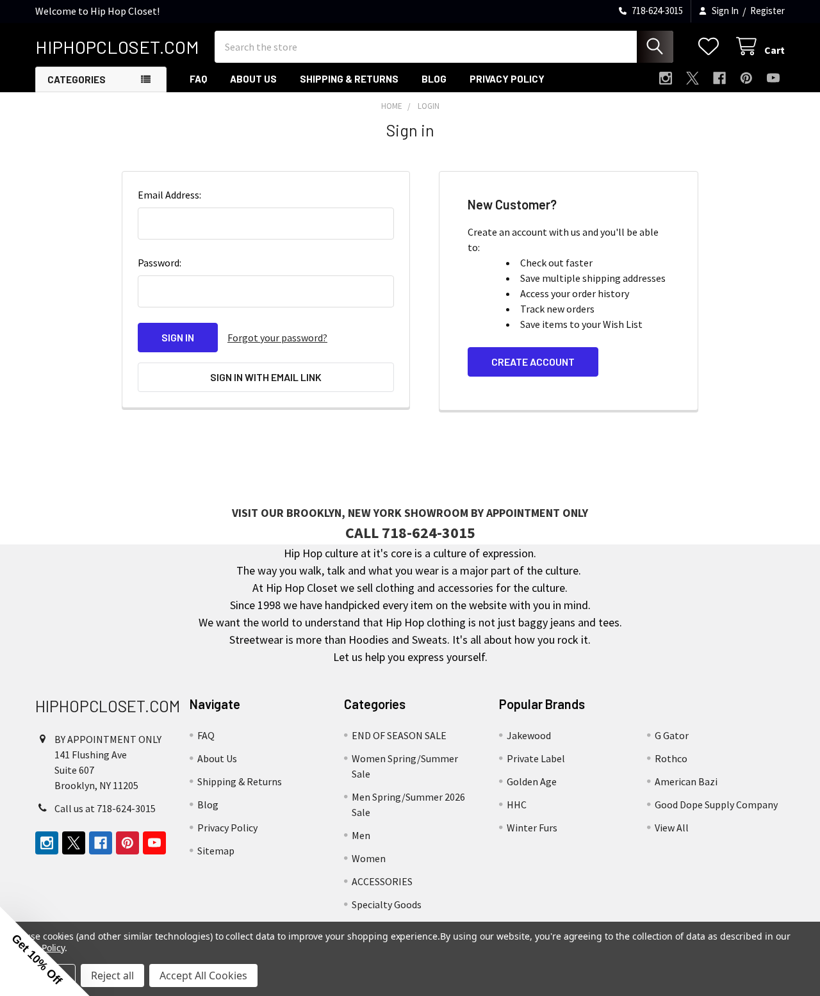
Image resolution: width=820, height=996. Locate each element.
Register (767, 10)
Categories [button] (76, 79)
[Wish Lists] (711, 46)
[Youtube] (773, 78)
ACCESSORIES (382, 881)
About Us (253, 79)
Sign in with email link (266, 377)
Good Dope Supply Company (716, 804)
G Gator (672, 735)
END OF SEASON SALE (399, 735)
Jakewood (529, 735)
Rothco (671, 758)
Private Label (536, 758)
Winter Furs (532, 827)
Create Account (533, 361)
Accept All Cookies (203, 975)
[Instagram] (665, 78)
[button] (45, 951)
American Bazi (686, 781)
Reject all (112, 975)
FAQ (198, 79)
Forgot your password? (277, 337)
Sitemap (215, 850)
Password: (159, 262)
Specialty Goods (387, 904)
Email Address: (169, 194)
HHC (517, 804)
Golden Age (532, 781)
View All (672, 827)
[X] (692, 78)
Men (361, 835)
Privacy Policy (507, 79)
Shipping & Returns (349, 79)
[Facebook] (719, 78)
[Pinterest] (746, 78)
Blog (434, 79)
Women (369, 858)
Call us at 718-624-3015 (105, 808)
